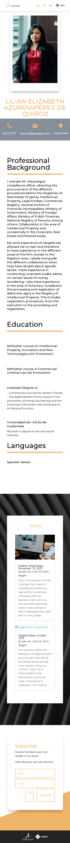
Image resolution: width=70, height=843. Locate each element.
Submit (45, 795)
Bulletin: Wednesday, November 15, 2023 (31, 567)
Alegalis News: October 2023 (32, 637)
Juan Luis (26, 571)
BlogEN (22, 575)
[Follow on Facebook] (44, 5)
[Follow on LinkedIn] (50, 5)
